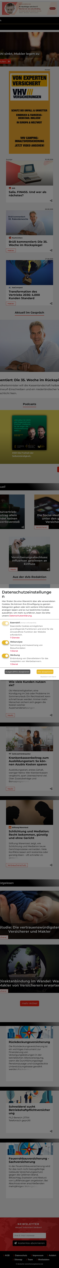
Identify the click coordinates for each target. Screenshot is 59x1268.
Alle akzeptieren (45, 672)
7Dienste (15, 637)
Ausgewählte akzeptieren (17, 672)
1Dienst (14, 651)
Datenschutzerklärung (20, 615)
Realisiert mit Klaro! (48, 677)
